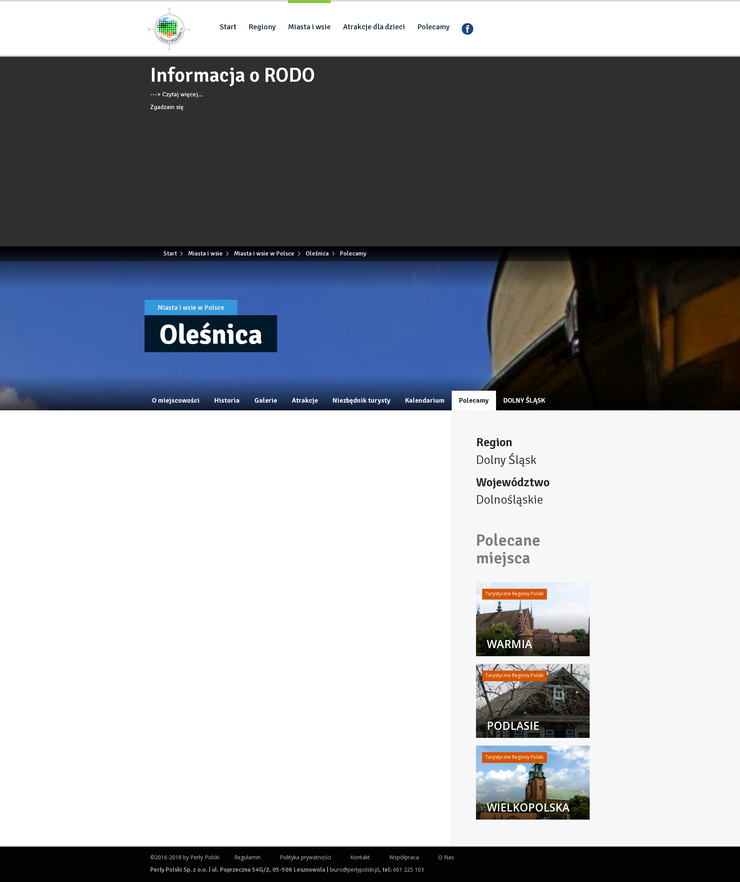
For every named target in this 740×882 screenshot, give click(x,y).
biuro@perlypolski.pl (354, 869)
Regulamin (247, 857)
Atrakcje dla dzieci (374, 27)
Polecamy (433, 27)
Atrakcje (305, 400)
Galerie (265, 400)
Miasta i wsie (309, 27)
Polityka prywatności (305, 857)
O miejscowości (176, 400)
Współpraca (404, 857)
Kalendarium (424, 400)
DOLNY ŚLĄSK (524, 400)
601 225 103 (408, 869)
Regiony (262, 27)
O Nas (446, 857)
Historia (227, 400)
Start (228, 27)
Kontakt (360, 857)
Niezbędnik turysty (361, 400)
